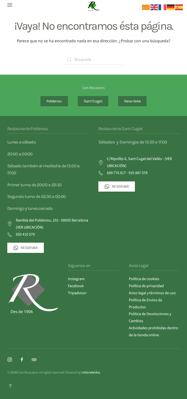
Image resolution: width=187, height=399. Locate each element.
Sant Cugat (93, 101)
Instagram (76, 279)
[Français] (163, 7)
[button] (9, 5)
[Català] (146, 7)
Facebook (76, 286)
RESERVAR (29, 247)
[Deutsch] (171, 7)
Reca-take (132, 101)
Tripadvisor (77, 293)
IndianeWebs (90, 372)
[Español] (179, 7)
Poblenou (54, 101)
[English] (154, 7)
